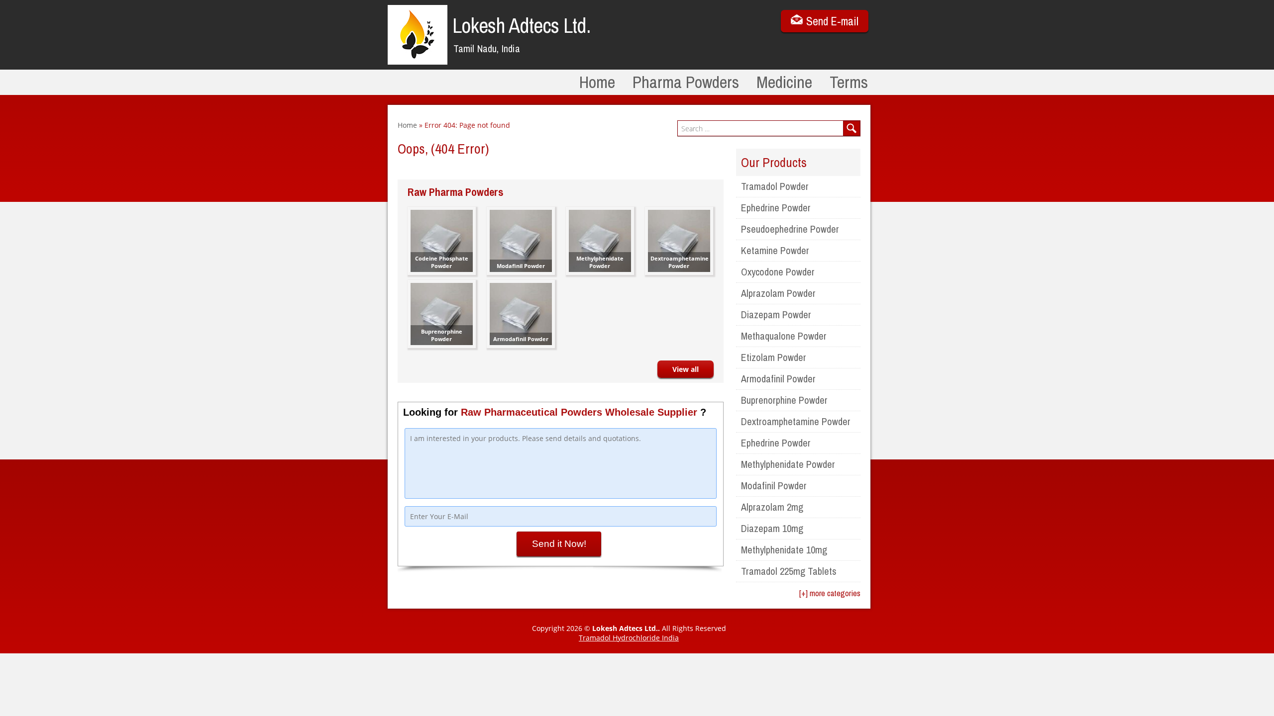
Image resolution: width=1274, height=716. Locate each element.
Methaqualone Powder (784, 336)
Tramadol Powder (775, 186)
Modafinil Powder (774, 485)
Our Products (774, 162)
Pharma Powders (686, 82)
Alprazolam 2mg (772, 507)
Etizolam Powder (773, 357)
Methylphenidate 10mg (784, 549)
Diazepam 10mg (772, 528)
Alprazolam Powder (778, 293)
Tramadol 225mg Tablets (789, 571)
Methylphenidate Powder (788, 464)
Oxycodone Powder (778, 271)
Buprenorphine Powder (784, 400)
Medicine (784, 82)
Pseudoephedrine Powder (790, 229)
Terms (849, 82)
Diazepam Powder (776, 314)
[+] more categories (829, 593)
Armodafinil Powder (778, 378)
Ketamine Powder (775, 250)
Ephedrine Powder (776, 207)
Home (597, 82)
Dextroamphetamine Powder (795, 421)
